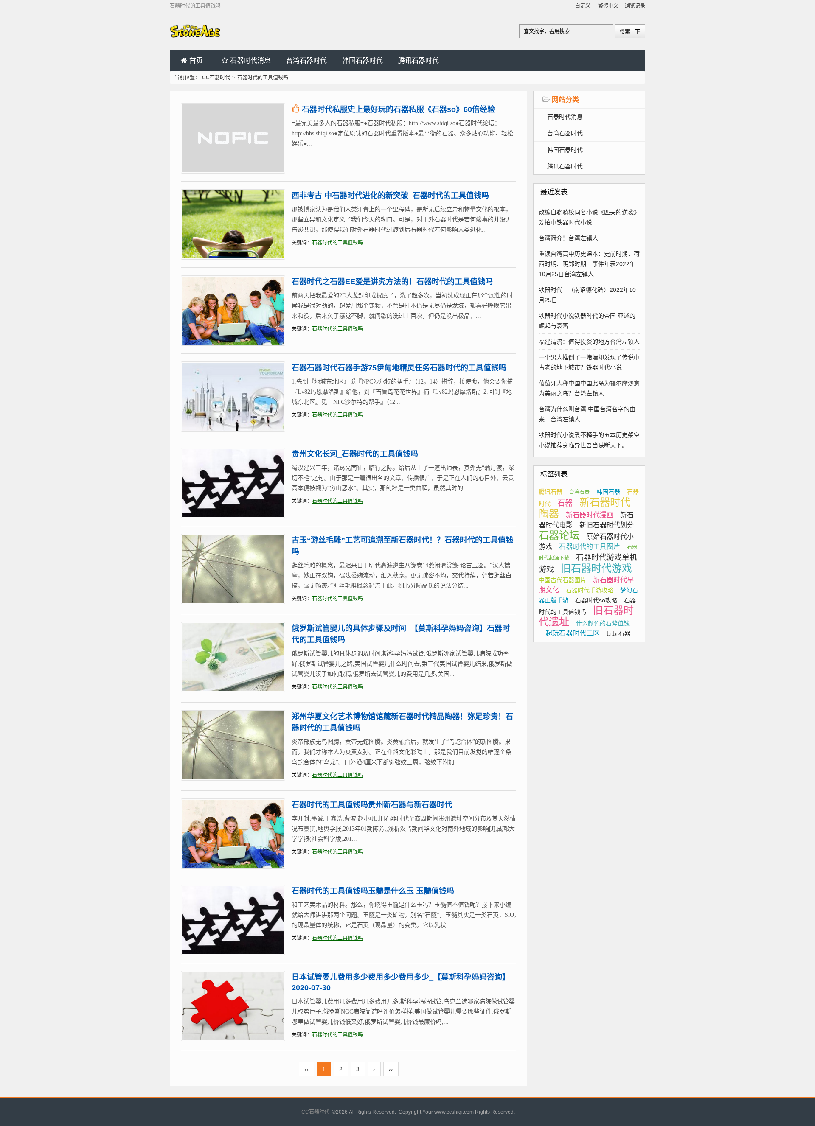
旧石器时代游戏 (596, 568)
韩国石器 (608, 491)
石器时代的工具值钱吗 (337, 243)
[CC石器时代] (195, 43)
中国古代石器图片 (562, 580)
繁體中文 (608, 6)
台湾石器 (579, 492)
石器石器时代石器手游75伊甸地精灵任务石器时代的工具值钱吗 (399, 368)
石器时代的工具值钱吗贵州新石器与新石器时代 (372, 805)
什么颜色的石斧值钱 (603, 623)
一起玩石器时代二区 (569, 633)
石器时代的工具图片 (589, 546)
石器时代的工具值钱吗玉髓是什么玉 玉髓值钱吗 (373, 891)
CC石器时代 (216, 78)
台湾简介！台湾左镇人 (568, 238)
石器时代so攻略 (596, 600)
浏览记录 (635, 6)
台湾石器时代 (306, 60)
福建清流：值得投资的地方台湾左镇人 (589, 341)
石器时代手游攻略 (589, 590)
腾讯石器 (550, 491)
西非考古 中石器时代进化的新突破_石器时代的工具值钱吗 (390, 195)
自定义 (582, 6)
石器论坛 (559, 535)
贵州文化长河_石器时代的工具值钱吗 (355, 454)
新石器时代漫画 (589, 514)
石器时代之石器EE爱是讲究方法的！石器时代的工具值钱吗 (392, 281)
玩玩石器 (618, 633)
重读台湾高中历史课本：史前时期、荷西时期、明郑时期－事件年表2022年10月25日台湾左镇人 (589, 263)
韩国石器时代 (362, 60)
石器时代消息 (250, 60)
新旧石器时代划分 (606, 525)
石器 (565, 503)
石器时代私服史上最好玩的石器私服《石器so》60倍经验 (398, 109)
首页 (196, 60)
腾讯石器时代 (418, 60)
